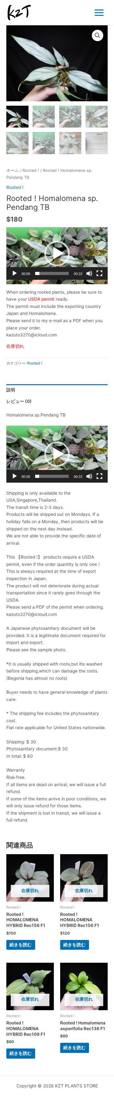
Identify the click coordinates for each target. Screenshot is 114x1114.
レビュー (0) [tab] (19, 401)
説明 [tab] (10, 389)
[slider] (52, 273)
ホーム (12, 170)
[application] (57, 255)
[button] (97, 35)
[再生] (14, 273)
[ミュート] (89, 273)
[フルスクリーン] (99, 273)
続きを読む (21, 944)
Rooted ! (30, 170)
